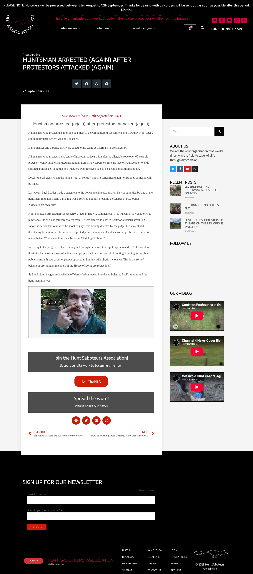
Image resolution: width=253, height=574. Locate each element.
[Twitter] (214, 20)
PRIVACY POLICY (179, 557)
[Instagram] (237, 20)
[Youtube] (229, 20)
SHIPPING (127, 570)
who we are (69, 28)
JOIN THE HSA (155, 550)
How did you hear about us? (44, 510)
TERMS (174, 563)
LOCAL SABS (154, 557)
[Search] (219, 131)
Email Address (36, 494)
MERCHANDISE (130, 563)
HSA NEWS (128, 557)
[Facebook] (222, 20)
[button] (202, 27)
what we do (105, 28)
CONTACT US (154, 570)
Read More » (190, 198)
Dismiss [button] (126, 10)
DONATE (152, 563)
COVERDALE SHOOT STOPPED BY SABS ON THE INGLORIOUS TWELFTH (203, 223)
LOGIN (174, 550)
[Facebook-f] (180, 169)
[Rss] (244, 20)
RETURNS (176, 570)
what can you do (145, 28)
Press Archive (31, 54)
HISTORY (126, 550)
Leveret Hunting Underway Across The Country (200, 190)
